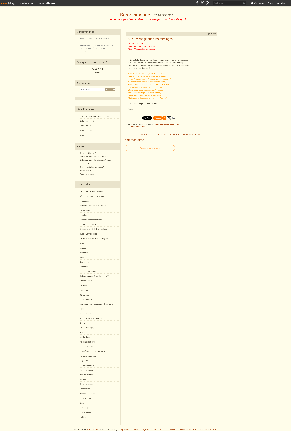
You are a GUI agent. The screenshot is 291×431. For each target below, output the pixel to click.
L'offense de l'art (86, 347)
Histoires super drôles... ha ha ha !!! (94, 276)
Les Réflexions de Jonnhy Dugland (94, 239)
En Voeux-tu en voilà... (89, 394)
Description (85, 45)
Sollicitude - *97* (86, 135)
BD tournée (84, 295)
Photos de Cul (85, 171)
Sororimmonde (135, 14)
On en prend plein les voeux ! (92, 167)
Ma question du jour (88, 356)
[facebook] (197, 3)
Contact (83, 52)
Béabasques (85, 262)
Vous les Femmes (87, 174)
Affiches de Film (86, 281)
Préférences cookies (208, 430)
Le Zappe (83, 248)
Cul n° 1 (97, 68)
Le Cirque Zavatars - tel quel (91, 192)
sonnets (83, 379)
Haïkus (82, 257)
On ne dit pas (85, 408)
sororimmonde (86, 201)
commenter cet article (136, 127)
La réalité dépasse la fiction (91, 220)
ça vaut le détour (86, 314)
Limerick (83, 215)
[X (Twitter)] (202, 3)
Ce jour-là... (84, 361)
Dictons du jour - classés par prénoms (95, 160)
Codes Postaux (86, 300)
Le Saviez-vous (86, 398)
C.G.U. (163, 430)
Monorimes (84, 253)
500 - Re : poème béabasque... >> (186, 134)
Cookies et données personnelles (183, 430)
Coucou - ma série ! (88, 271)
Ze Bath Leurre (92, 430)
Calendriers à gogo (87, 328)
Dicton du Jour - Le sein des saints (94, 206)
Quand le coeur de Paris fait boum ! (94, 116)
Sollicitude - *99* (86, 126)
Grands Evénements (88, 365)
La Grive (83, 417)
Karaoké (83, 403)
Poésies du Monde (87, 375)
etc (97, 72)
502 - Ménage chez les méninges (150, 39)
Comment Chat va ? (88, 153)
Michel (82, 332)
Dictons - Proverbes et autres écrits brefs (96, 304)
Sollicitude (84, 243)
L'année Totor (85, 164)
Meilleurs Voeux (86, 370)
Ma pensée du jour (87, 342)
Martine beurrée (86, 337)
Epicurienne (85, 267)
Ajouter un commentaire (150, 148)
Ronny (82, 323)
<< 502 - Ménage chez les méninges (156, 134)
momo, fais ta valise (88, 224)
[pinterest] (207, 3)
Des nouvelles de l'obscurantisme (93, 229)
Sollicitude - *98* (86, 131)
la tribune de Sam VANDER (91, 318)
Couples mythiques (87, 384)
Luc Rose (83, 286)
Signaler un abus (149, 430)
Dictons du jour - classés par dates (94, 157)
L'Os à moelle (85, 412)
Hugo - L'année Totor (88, 234)
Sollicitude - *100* (87, 121)
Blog (82, 38)
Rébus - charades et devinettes (92, 196)
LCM (82, 309)
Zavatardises (85, 210)
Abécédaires (85, 389)
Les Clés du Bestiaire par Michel (93, 351)
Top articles (125, 430)
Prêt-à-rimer (84, 290)
